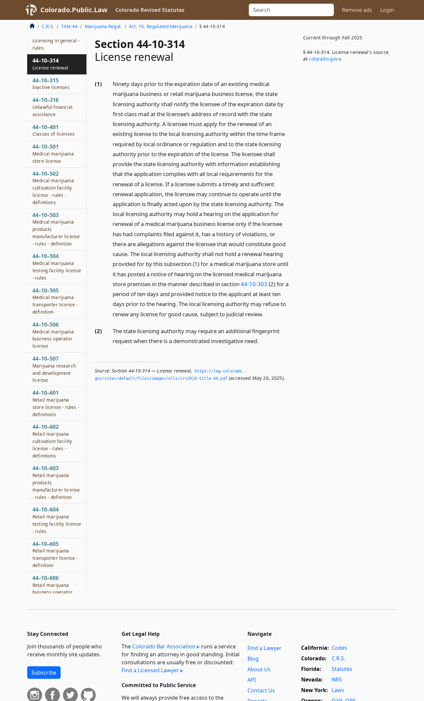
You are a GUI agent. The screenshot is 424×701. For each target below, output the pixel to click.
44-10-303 (254, 284)
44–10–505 (55, 301)
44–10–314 (50, 64)
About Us (259, 669)
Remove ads (357, 10)
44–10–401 (53, 130)
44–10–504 (56, 267)
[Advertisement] (347, 176)
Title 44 (69, 26)
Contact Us (261, 690)
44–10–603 (56, 482)
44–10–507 (54, 369)
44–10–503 (56, 229)
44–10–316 (52, 106)
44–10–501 (53, 153)
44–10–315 (51, 84)
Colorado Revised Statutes (150, 10)
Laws (338, 690)
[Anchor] (267, 314)
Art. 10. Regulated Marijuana (160, 26)
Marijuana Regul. (103, 26)
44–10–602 (52, 441)
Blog (253, 658)
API (251, 679)
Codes (339, 647)
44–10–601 (55, 403)
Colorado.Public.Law (73, 9)
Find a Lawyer (264, 648)
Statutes (342, 669)
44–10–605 (55, 554)
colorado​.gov (323, 59)
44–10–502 (53, 187)
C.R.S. (48, 26)
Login (387, 10)
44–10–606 (52, 588)
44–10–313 (56, 40)
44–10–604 (56, 520)
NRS (337, 679)
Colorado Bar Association (163, 646)
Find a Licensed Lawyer (150, 670)
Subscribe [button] (43, 672)
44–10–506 (53, 335)
